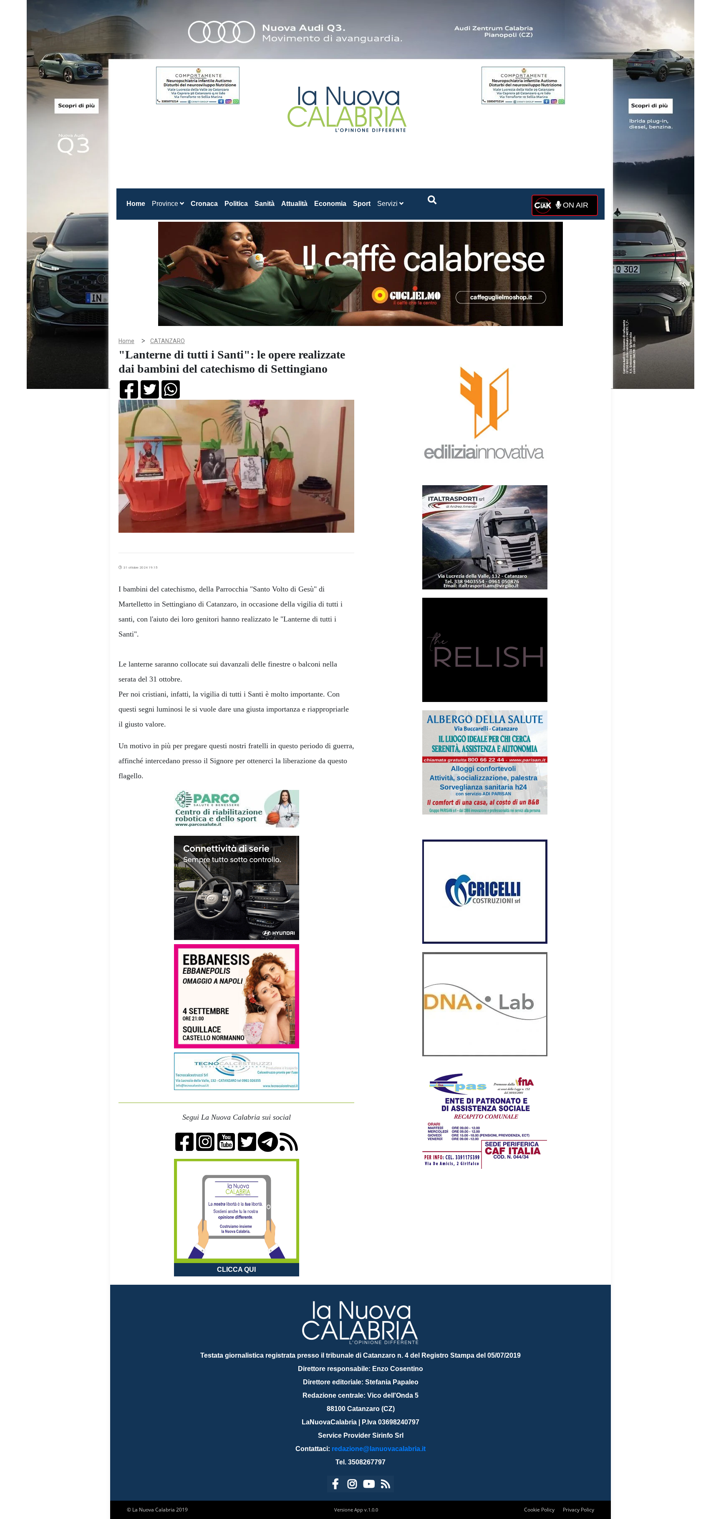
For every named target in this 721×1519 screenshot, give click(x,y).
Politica (236, 203)
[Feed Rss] (385, 1485)
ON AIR (574, 205)
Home (137, 203)
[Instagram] (352, 1485)
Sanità (265, 203)
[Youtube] (368, 1485)
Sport (362, 203)
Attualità (294, 203)
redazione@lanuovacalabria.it (379, 1448)
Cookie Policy (539, 1509)
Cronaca (204, 203)
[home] (348, 106)
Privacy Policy (578, 1509)
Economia (330, 203)
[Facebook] (335, 1485)
